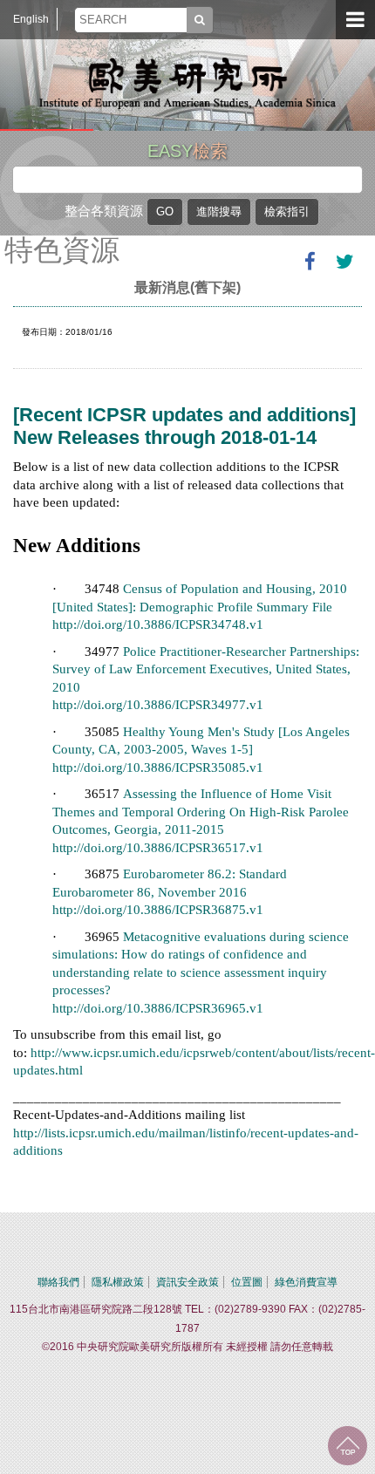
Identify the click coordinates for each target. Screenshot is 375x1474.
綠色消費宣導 (306, 1282)
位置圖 (246, 1282)
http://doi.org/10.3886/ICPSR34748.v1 (157, 624)
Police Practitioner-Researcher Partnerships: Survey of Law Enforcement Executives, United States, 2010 (205, 669)
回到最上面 (347, 1445)
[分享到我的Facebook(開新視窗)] (309, 261)
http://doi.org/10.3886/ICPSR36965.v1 (157, 1008)
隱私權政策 (118, 1282)
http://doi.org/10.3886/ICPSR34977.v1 (157, 705)
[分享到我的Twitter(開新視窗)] (344, 261)
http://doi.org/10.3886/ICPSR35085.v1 (157, 768)
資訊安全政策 (187, 1282)
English (31, 19)
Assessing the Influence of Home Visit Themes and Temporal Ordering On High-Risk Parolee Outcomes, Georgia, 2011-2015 (200, 811)
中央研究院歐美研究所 (187, 82)
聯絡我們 (58, 1282)
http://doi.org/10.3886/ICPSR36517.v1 (157, 848)
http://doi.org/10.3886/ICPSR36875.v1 (157, 910)
